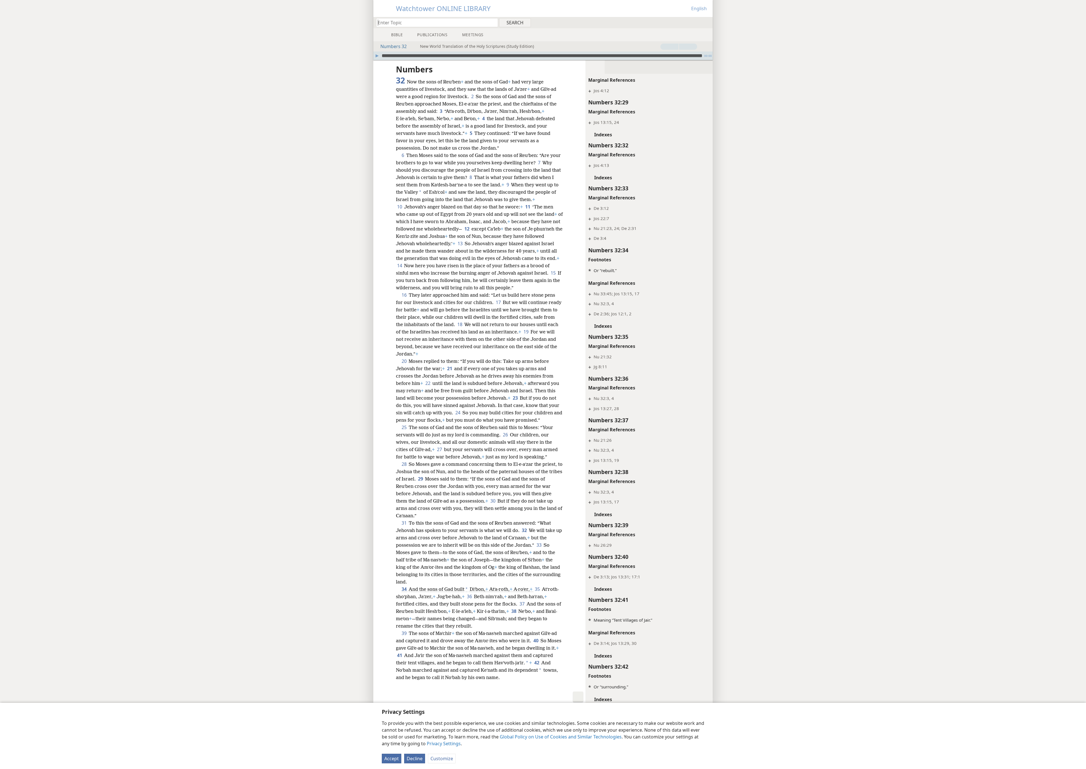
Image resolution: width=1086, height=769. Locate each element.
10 (400, 207)
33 (539, 545)
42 (537, 663)
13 (461, 243)
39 (405, 633)
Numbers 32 (393, 46)
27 (440, 449)
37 (522, 604)
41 (400, 655)
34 (405, 589)
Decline (415, 758)
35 (538, 589)
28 (405, 464)
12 (467, 229)
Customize (441, 758)
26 (506, 435)
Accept (391, 758)
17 (499, 302)
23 (516, 398)
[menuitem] (706, 22)
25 (405, 427)
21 (450, 368)
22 (428, 383)
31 (405, 523)
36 (470, 596)
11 (528, 207)
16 (405, 295)
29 (421, 479)
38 (514, 611)
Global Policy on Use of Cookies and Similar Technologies (561, 737)
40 (536, 640)
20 (405, 361)
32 (525, 530)
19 (526, 332)
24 (458, 413)
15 (554, 273)
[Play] (377, 55)
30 (493, 501)
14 (400, 265)
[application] (543, 55)
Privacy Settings (444, 743)
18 (460, 324)
